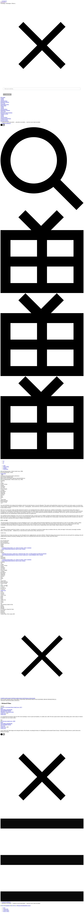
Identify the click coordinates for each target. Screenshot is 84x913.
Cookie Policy (6, 910)
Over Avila (3, 103)
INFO (2, 708)
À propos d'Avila (4, 119)
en (3, 460)
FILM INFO (3, 2)
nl (3, 462)
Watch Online (3, 105)
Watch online (16, 698)
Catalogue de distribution (6, 118)
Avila (4, 465)
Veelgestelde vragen (5, 104)
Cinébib (2, 98)
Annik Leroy (3, 473)
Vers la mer (3, 725)
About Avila (3, 111)
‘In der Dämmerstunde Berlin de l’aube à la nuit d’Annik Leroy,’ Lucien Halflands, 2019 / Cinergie (22, 554)
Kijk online (3, 97)
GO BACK (4, 1)
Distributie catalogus (5, 102)
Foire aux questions (5, 121)
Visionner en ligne (4, 113)
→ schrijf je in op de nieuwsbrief (7, 122)
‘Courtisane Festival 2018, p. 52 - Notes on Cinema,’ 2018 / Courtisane (16, 547)
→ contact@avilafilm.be (6, 123)
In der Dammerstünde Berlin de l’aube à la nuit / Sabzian (13, 549)
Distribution (5, 469)
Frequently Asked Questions (6, 112)
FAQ (4, 907)
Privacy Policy (6, 911)
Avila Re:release (4, 100)
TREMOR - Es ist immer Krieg (7, 712)
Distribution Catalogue (5, 110)
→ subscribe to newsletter (19, 122)
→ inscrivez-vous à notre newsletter (32, 122)
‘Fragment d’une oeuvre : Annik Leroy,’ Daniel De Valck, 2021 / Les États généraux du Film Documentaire (24, 553)
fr (3, 463)
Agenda (2, 99)
